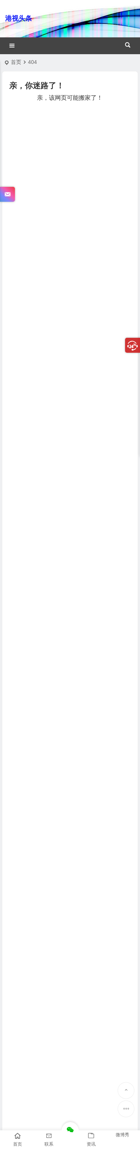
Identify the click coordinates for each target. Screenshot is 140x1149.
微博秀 (122, 1134)
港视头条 (18, 18)
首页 (16, 62)
